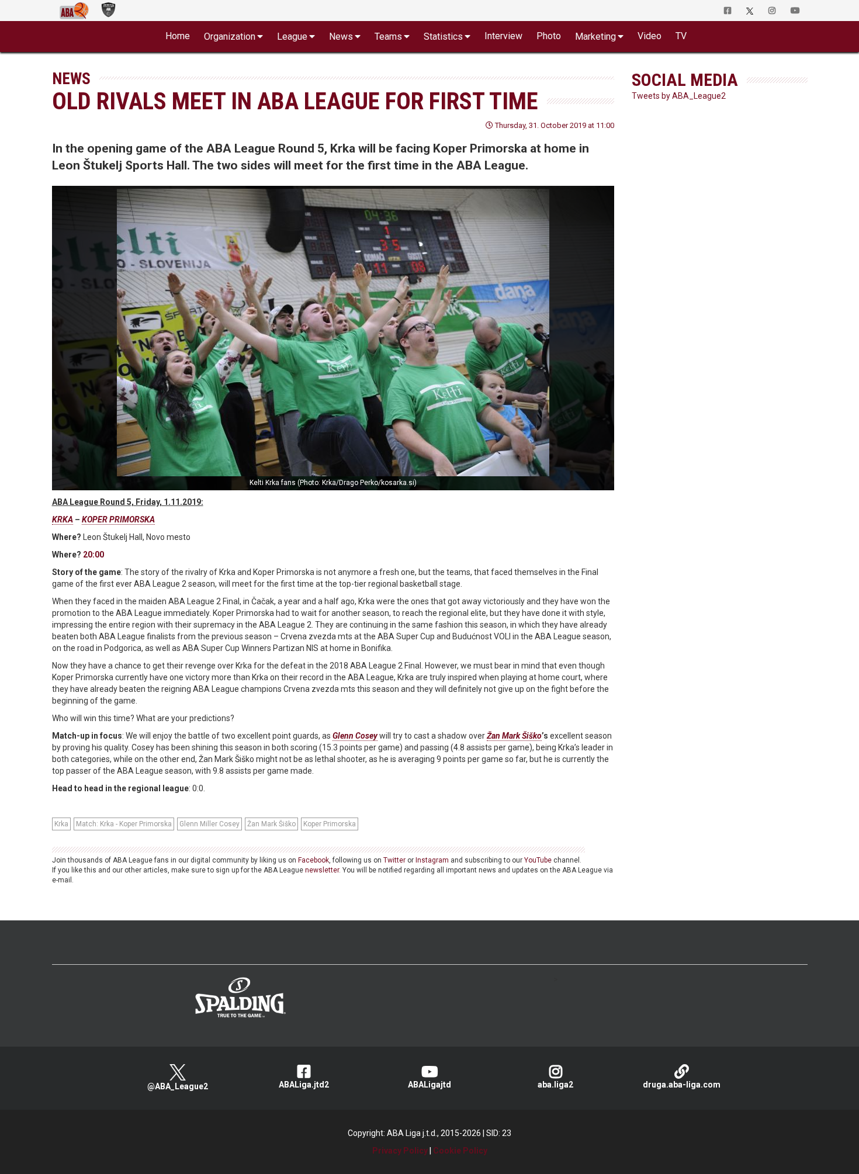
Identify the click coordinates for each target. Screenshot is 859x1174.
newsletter (322, 870)
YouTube (538, 860)
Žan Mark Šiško (514, 735)
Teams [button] (388, 36)
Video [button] (649, 35)
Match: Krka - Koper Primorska (124, 824)
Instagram (432, 860)
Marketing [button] (595, 36)
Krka (61, 824)
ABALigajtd (429, 1084)
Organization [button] (229, 36)
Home (177, 35)
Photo (548, 35)
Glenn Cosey (354, 735)
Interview (503, 35)
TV (681, 35)
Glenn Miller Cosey (209, 824)
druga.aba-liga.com (682, 1084)
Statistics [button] (443, 36)
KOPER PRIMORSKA (118, 519)
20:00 (93, 554)
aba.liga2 (555, 1084)
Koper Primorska (329, 824)
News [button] (341, 36)
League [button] (292, 36)
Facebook (313, 860)
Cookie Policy (460, 1150)
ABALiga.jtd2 (304, 1084)
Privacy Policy (400, 1150)
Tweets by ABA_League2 (679, 96)
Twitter (394, 860)
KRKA (62, 519)
